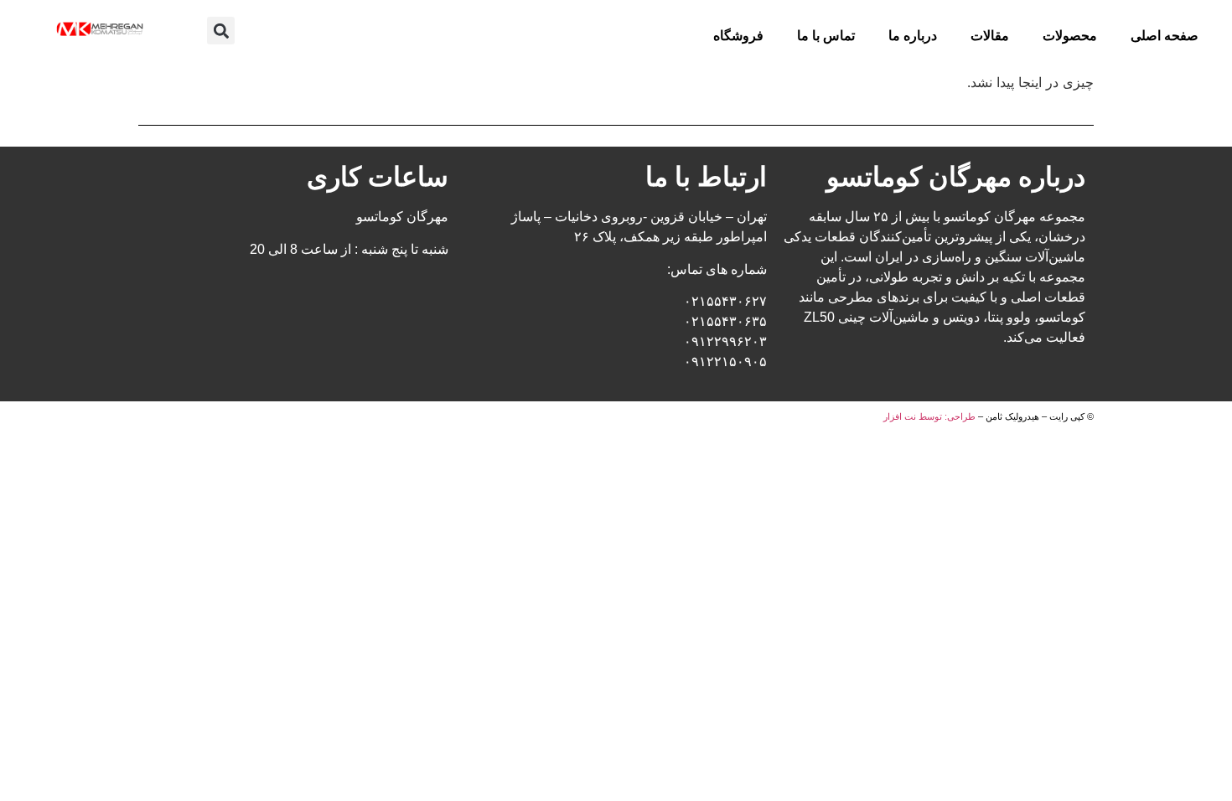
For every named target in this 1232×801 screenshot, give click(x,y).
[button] (221, 30)
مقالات (990, 35)
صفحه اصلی (1164, 35)
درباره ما (912, 35)
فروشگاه (738, 35)
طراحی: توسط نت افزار (929, 416)
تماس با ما (826, 35)
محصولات (1070, 35)
